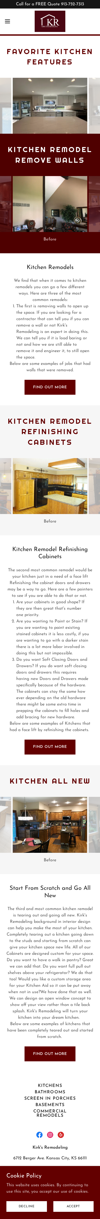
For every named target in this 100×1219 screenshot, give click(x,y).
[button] (9, 21)
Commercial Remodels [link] (49, 1113)
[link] (50, 21)
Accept (73, 1206)
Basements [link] (49, 1105)
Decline (27, 1206)
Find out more (50, 387)
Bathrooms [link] (50, 1092)
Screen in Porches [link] (49, 1098)
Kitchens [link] (50, 1086)
